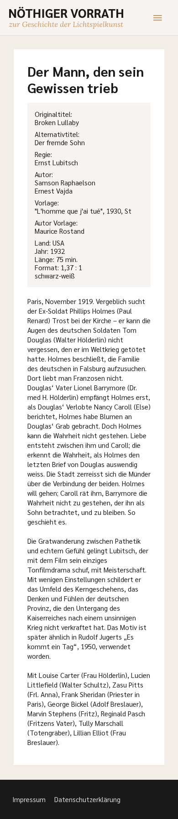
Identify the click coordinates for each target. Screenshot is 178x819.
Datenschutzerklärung (87, 799)
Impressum (29, 799)
